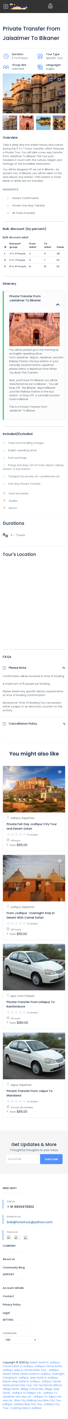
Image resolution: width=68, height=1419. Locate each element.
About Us (9, 1259)
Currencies (10, 1333)
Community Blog (14, 1267)
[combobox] (21, 1339)
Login (59, 6)
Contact (8, 1296)
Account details (13, 1288)
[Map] (34, 603)
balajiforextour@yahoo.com (30, 1222)
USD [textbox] (8, 1339)
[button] (60, 105)
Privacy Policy (11, 1304)
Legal (6, 1313)
